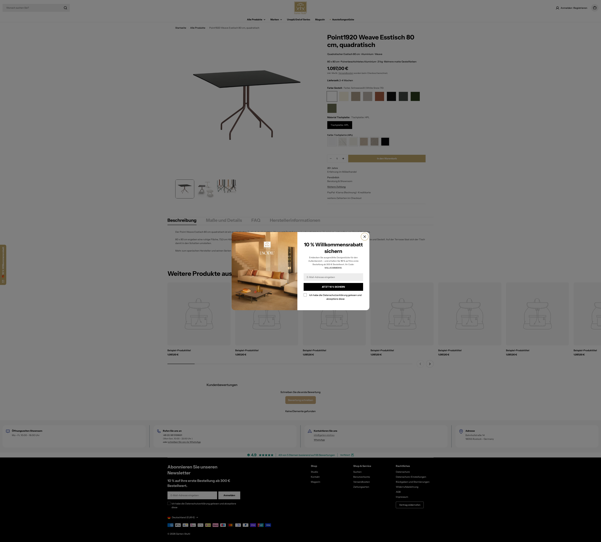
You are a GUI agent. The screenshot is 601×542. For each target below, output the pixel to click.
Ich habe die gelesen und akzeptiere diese (335, 297)
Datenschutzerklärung (335, 295)
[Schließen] (365, 237)
